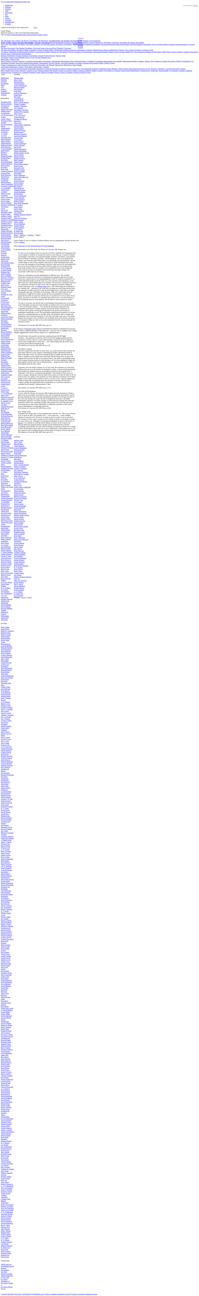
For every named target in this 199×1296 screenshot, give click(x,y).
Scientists (31, 235)
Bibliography (13, 67)
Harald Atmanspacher (5, 127)
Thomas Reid (5, 496)
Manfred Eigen (6, 795)
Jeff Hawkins (5, 878)
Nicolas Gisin (5, 844)
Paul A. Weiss (5, 1225)
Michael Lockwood (7, 397)
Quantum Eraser (6, 72)
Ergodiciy (31, 43)
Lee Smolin (4, 1145)
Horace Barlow (6, 653)
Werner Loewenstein (5, 970)
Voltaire (3, 580)
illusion (22, 242)
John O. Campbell (7, 709)
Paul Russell (5, 509)
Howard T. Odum (7, 1034)
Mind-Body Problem (16, 52)
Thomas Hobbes (6, 324)
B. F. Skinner (5, 1143)
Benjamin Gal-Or (6, 827)
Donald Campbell (6, 707)
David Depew (5, 773)
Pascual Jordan (6, 917)
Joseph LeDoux (6, 956)
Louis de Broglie (6, 763)
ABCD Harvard (6, 1264)
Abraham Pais (5, 1038)
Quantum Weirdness (29, 72)
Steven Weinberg (6, 1221)
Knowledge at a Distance (112, 71)
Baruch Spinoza (6, 550)
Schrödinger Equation (8, 63)
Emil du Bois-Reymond (5, 166)
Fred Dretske (5, 244)
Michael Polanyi (6, 1063)
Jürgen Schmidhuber (5, 1116)
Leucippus (4, 378)
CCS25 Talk (5, 1277)
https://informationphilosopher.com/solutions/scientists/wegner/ (27, 35)
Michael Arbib (5, 633)
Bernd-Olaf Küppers (4, 942)
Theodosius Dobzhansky (5, 779)
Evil (36, 43)
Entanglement (9, 22)
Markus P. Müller (6, 1025)
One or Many (129, 50)
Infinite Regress (98, 50)
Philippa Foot (5, 272)
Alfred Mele (5, 433)
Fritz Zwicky (5, 1257)
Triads (64, 56)
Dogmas (19, 56)
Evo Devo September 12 (5, 1280)
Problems (8, 7)
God (49, 43)
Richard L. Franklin (7, 278)
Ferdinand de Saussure (5, 1112)
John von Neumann (7, 1208)
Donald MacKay (6, 980)
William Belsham (6, 145)
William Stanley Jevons (21, 153)
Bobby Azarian (6, 635)
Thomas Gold (5, 848)
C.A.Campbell (5, 188)
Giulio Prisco (5, 1070)
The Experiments (94, 41)
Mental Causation (89, 43)
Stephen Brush (5, 696)
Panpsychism (194, 52)
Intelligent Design (105, 69)
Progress (47, 56)
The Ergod (67, 48)
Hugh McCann (6, 420)
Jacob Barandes (6, 649)
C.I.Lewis (4, 388)
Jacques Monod (6, 1018)
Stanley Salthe (5, 1106)
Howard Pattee (6, 1040)
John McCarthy (6, 1003)
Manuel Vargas (6, 575)
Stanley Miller (5, 1014)
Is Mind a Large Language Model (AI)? (121, 52)
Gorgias (3, 293)
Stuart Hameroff (6, 868)
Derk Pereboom (6, 466)
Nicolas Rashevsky (7, 1079)
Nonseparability (164, 71)
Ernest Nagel (5, 442)
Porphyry (4, 478)
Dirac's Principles (76, 61)
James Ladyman (6, 369)
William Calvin (6, 706)
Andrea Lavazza (6, 367)
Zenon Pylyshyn (6, 1072)
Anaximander (5, 113)
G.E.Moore (4, 440)
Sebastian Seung (6, 1122)
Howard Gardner (6, 829)
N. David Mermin (7, 1010)
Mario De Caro (6, 227)
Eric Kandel (5, 919)
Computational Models (99, 52)
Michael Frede (5, 281)
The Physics (25, 41)
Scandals (8, 24)
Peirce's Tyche (30, 57)
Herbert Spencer (6, 1148)
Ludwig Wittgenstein (5, 615)
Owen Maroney (6, 986)
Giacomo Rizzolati (7, 1087)
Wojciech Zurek (6, 1253)
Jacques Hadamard (7, 859)
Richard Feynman (7, 806)
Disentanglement (43, 71)
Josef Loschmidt (6, 975)
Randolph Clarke (6, 212)
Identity (53, 43)
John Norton (5, 450)
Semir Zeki (4, 1249)
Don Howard (5, 904)
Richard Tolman (6, 1177)
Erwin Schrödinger (7, 1119)
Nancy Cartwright (7, 197)
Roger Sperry (5, 1150)
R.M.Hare (4, 315)
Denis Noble (5, 1029)
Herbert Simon (5, 1135)
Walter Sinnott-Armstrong (6, 540)
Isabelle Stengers (6, 554)
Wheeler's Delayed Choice (82, 72)
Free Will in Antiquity (33, 44)
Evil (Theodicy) (58, 48)
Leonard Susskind (7, 1163)
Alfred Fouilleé (6, 274)
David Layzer (5, 954)
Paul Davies (5, 754)
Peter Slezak (5, 543)
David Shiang (5, 532)
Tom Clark (4, 210)
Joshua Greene (5, 855)
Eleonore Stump (6, 562)
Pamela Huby (5, 336)
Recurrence (131, 43)
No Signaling (173, 71)
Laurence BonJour (7, 171)
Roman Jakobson (6, 909)
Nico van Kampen (7, 1188)
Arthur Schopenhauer (5, 525)
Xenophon (4, 620)
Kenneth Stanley (6, 1154)
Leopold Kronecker (7, 939)
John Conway (5, 732)
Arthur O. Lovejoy (7, 399)
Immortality (60, 43)
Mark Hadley (5, 861)
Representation (26, 54)
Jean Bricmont (5, 689)
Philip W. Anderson (7, 631)
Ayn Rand (4, 493)
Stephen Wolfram (6, 1246)
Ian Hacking (5, 304)
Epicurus (4, 255)
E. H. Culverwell (19, 115)
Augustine (4, 132)
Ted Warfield (5, 592)
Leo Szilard (4, 1165)
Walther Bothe (5, 687)
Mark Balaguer (6, 139)
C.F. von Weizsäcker (4, 596)
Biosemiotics (32, 69)
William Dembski (6, 231)
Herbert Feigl (5, 259)
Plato (2, 474)
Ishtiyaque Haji (6, 306)
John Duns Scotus (7, 521)
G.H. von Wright (6, 582)
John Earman (5, 248)
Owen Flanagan (6, 268)
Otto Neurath (5, 446)
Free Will (31, 65)
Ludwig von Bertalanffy (5, 665)
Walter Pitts (4, 1055)
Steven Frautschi (6, 818)
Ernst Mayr (4, 1001)
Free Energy (11, 48)
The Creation (16, 41)
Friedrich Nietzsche (7, 448)
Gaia (82, 69)
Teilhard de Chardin (7, 1169)
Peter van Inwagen (7, 573)
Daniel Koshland (6, 935)
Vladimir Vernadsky (4, 1196)
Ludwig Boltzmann (7, 676)
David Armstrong (6, 124)
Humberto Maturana (4, 991)
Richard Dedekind (7, 762)
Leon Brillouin (5, 692)
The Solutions (84, 41)
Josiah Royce (5, 506)
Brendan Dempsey (7, 233)
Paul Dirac (4, 777)
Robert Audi (5, 130)
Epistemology (81, 50)
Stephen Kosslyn (6, 934)
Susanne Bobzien (6, 164)
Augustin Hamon (6, 870)
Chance (7, 18)
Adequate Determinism (108, 44)
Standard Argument (168, 44)
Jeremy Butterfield (7, 184)
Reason (52, 56)
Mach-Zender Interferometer (130, 71)
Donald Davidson (6, 225)
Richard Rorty (5, 504)
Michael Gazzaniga (7, 833)
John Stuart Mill (6, 436)
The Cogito (4, 44)
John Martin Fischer (7, 263)
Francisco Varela (6, 1191)
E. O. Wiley (5, 1238)
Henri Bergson (5, 147)
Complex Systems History (45, 50)
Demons (3, 56)
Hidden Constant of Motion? (82, 71)
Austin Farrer (5, 257)
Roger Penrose (5, 1048)
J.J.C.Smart (4, 545)
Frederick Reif (5, 1083)
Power (70, 65)
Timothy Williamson (4, 611)
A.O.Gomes (18, 140)
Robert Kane (5, 347)
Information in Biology (91, 69)
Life (6, 14)
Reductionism (16, 54)
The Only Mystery (54, 63)
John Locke (4, 395)
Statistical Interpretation (31, 63)
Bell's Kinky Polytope (18, 71)
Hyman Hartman (6, 876)
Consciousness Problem (42, 52)
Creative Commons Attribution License (57, 1294)
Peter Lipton (5, 392)
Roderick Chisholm (7, 205)
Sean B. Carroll (6, 713)
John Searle (4, 528)
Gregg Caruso (5, 199)
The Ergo (4, 48)
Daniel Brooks (5, 694)
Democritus (4, 229)
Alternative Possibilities (92, 44)
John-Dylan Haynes (7, 879)
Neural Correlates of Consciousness (80, 52)
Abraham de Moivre (5, 770)
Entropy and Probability (17, 57)
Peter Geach (5, 285)
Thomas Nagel (5, 444)
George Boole (5, 173)
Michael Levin (5, 380)
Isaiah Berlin (5, 150)
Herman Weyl (5, 1227)
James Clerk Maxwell (5, 994)
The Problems (74, 41)
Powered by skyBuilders (23, 1294)
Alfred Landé (5, 947)
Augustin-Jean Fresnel (5, 822)
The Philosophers (54, 41)
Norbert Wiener (6, 1234)
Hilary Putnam (5, 485)
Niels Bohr (4, 674)
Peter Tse (4, 1180)
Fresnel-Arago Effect (65, 71)
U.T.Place (4, 472)
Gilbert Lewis (5, 962)
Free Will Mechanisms (48, 44)
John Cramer (5, 743)
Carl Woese (4, 1244)
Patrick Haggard (6, 864)
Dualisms (24, 43)
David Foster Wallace (5, 585)
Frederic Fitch (5, 266)
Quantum (8, 20)
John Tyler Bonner (7, 678)
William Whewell (6, 599)
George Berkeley (6, 149)
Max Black (4, 160)
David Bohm (5, 672)
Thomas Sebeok (6, 1124)
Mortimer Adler (6, 102)
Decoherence (47, 61)
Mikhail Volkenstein (4, 1202)
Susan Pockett (5, 1059)
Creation (19, 65)
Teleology (154, 69)
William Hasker (6, 313)
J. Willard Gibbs (6, 840)
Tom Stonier (5, 1160)
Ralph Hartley (5, 874)
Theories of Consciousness (59, 52)
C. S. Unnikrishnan (7, 1186)
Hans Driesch (5, 782)
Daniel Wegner (6, 1220)
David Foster (5, 810)
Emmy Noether (6, 1027)
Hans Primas (5, 1068)
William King (5, 356)
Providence (138, 50)
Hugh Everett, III (6, 803)
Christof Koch (5, 928)
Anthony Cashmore (7, 715)
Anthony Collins (6, 216)
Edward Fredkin (6, 820)
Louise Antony (6, 119)
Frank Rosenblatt (6, 1096)
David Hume (5, 337)
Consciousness (16, 43)
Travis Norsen (5, 1033)
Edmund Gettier (6, 287)
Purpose (3, 54)
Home (16, 235)
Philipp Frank (5, 816)
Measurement (78, 43)
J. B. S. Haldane (6, 866)
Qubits (38, 72)
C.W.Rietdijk (5, 502)
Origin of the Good (46, 48)
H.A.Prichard (5, 481)
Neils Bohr (17, 91)
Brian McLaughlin (7, 425)
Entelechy (63, 69)
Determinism (56, 61)
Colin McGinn (5, 421)
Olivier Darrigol (6, 750)
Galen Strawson (6, 558)
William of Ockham (7, 455)
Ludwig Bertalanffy (20, 85)
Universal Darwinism (173, 69)
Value (7, 11)
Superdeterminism (181, 44)
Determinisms (11, 56)
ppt (2, 1266)
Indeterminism (65, 61)
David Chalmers (6, 203)
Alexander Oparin (7, 1036)
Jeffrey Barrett (5, 141)
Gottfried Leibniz (6, 375)
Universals (145, 50)
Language (40, 56)
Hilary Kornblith (6, 358)
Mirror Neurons (172, 52)
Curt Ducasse (5, 246)
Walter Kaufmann (6, 352)
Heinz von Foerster (7, 1205)
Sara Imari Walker (7, 1214)
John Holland (5, 902)
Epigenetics (76, 69)
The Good (36, 48)
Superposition (43, 63)
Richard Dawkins (6, 756)
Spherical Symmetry (47, 72)
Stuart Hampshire (6, 307)
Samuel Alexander (7, 109)
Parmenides (4, 459)
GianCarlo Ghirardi (7, 838)
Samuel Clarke (5, 214)
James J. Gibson (6, 842)
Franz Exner (5, 805)
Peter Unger (5, 571)
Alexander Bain (6, 137)
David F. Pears (5, 461)
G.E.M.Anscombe (7, 115)
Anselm (3, 117)
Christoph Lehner (6, 371)
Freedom (8, 9)
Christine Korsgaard (4, 361)
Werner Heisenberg (7, 885)
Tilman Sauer (5, 1109)
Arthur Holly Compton (5, 729)
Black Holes (5, 59)
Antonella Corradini (7, 220)
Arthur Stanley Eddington (5, 789)
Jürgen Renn (5, 1085)
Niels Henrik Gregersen (5, 299)
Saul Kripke (5, 364)
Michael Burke (6, 182)
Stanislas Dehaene (7, 765)
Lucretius (4, 405)
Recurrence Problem (174, 61)
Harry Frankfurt (6, 276)
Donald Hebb (5, 881)
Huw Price (4, 479)
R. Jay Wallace (6, 588)
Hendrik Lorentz (6, 973)
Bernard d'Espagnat (7, 775)
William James (5, 343)
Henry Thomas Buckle (21, 102)
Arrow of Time (6, 43)
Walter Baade (5, 636)
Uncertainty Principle (82, 63)
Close (35, 27)
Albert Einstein (6, 797)
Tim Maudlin (5, 412)
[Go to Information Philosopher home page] (15, 2)
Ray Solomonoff (6, 1147)
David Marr (4, 988)
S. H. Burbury (5, 702)
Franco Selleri (5, 1126)
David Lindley (5, 965)
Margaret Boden (6, 670)
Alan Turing (5, 1182)
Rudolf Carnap (6, 193)
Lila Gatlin (4, 831)
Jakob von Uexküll (7, 1210)
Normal (16, 597)
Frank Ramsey (5, 491)
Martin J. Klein (6, 924)
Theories (58, 56)
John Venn (4, 577)
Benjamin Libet (6, 963)
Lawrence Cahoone (7, 186)
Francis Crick (5, 745)
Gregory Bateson (6, 655)
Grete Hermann (6, 891)
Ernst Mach (4, 978)
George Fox (5, 814)
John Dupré (4, 784)
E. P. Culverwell (6, 747)
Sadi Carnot (5, 711)
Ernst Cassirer (5, 201)
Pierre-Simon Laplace (5, 949)
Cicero (3, 208)
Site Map (11, 1294)
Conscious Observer (17, 61)
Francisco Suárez (6, 564)
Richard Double (6, 242)
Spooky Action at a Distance (63, 72)
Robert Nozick (5, 453)
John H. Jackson (6, 906)
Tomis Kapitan (5, 350)
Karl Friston (5, 825)
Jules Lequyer (5, 377)
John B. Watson (6, 1218)
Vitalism (182, 69)
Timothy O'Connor (7, 457)
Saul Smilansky (6, 547)
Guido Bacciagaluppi (5, 643)
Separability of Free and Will (152, 44)
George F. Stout (6, 556)
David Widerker (6, 605)
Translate (81, 38)
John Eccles (5, 786)
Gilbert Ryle (5, 511)
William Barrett (6, 143)
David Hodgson (6, 326)
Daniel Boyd (5, 177)
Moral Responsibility (123, 44)
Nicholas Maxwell (7, 416)
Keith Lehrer (5, 373)
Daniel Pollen (5, 1064)
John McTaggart (6, 427)
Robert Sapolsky (6, 1107)
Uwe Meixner (5, 431)
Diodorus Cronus (6, 222)
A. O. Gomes (5, 849)
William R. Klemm (7, 926)
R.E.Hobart (4, 322)
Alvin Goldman (6, 291)
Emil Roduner (5, 1091)
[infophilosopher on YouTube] (196, 5)
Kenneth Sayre (6, 515)
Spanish (80, 47)
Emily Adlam (5, 627)
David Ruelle (5, 1100)
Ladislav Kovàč (6, 937)
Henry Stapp (5, 1156)
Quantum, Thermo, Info (145, 61)
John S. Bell (5, 659)
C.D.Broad (4, 180)
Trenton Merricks (6, 435)
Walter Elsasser (6, 801)
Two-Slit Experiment (68, 63)
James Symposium (7, 1276)
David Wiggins (6, 607)
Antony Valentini (6, 1190)
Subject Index (37, 67)
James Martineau (6, 414)
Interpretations (108, 61)
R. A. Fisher (5, 808)
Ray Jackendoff (6, 907)
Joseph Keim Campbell (5, 191)
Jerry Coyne (5, 741)
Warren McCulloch (7, 1008)
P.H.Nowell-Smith (7, 451)
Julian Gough (5, 853)
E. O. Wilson (5, 1240)
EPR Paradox (53, 71)
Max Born (4, 681)
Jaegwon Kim (5, 354)
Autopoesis (10, 69)
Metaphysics (99, 43)
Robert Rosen (5, 1094)
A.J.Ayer (4, 136)
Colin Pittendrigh (6, 1053)
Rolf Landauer (5, 945)
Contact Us (4, 1294)
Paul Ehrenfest (5, 793)
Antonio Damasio (6, 749)
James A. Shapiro (6, 1130)
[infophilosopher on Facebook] (194, 5)
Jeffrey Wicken (6, 1231)
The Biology (33, 41)
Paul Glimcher (5, 846)
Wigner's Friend (109, 63)
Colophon (45, 67)
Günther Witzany (6, 1242)
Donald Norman (6, 1031)
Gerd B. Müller (6, 1023)
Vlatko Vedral (5, 1193)
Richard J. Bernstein (4, 153)
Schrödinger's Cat (188, 61)
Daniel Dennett (6, 235)
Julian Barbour (5, 651)
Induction (67, 43)
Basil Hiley (4, 896)
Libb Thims (4, 1171)
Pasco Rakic (5, 1077)
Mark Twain (5, 569)
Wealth (79, 65)
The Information (6, 41)
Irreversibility (117, 61)
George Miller (5, 1012)
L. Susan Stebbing (7, 552)
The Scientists (65, 41)
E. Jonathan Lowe (7, 401)
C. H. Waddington (7, 1212)
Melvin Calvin (5, 704)
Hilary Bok (4, 169)
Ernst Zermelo (5, 1251)
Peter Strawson (6, 560)
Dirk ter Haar (5, 857)
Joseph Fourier (5, 812)
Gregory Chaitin (6, 721)
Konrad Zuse (5, 1255)
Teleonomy (161, 69)
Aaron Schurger (6, 1120)
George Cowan (6, 739)
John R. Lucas (5, 403)
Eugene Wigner (6, 1236)
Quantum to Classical (161, 61)
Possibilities (124, 43)
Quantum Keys (145, 71)
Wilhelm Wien (5, 1233)
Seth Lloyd (4, 967)
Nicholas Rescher (6, 500)
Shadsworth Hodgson (5, 329)
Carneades (4, 195)
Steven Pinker (5, 470)
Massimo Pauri (6, 1044)
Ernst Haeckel (5, 863)
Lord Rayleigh (5, 1081)
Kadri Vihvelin (6, 578)
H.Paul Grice (5, 302)
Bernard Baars (5, 638)
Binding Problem (28, 52)
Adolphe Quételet (6, 1076)
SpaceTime (19, 63)
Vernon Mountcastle (5, 1020)
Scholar (29, 597)
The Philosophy (43, 41)
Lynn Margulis (5, 984)
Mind (6, 16)
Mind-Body (107, 43)
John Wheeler (5, 1229)
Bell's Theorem (6, 71)
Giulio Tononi (5, 1178)
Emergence (72, 50)
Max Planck (5, 1057)
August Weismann (7, 1223)
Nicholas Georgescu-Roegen (7, 835)
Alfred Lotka (5, 977)
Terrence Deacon (6, 758)
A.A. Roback (5, 1089)
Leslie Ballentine (6, 646)
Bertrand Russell (6, 507)
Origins (120, 69)
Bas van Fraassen (6, 279)
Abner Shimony (6, 1134)
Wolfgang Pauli (6, 1042)
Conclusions (5, 67)
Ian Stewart (4, 1158)
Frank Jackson (5, 341)
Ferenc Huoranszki (7, 339)
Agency (9, 54)
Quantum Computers (185, 71)
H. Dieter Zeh (5, 1248)
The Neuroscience (79, 44)
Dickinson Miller (6, 438)
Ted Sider (4, 535)
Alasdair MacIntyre (7, 407)
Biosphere (40, 69)
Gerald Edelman (6, 792)
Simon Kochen (6, 930)
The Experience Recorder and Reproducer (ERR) (150, 52)
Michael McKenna (7, 423)
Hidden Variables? (98, 71)
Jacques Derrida (6, 236)
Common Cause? (31, 71)
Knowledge (9, 13)
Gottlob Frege (5, 283)
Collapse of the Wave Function (10, 60)
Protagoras (4, 483)
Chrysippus (4, 207)
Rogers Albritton (6, 104)
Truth (151, 50)
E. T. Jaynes (5, 911)
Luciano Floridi (6, 270)
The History (21, 44)
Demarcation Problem (61, 50)
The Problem (13, 44)
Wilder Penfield (6, 1046)
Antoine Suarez (6, 1162)
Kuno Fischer (5, 264)
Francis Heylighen (7, 894)
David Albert (5, 629)
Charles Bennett (6, 663)
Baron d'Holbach (6, 332)
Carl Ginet (4, 289)
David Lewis (5, 390)
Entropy (69, 69)
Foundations (99, 61)
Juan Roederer (5, 1092)
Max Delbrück (5, 767)
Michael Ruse (5, 1104)
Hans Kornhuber (6, 932)
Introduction (9, 5)
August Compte (6, 218)
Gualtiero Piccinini (7, 468)
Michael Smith (5, 549)
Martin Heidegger (6, 319)
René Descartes (6, 238)
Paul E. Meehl (5, 429)
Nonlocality (116, 43)
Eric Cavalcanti (6, 717)
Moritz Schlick (5, 519)
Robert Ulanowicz (7, 1184)
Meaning (106, 50)
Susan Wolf (4, 618)
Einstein (25, 65)
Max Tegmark (5, 1167)
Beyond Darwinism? (21, 69)
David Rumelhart (6, 1102)
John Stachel (5, 1152)
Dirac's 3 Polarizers (88, 61)
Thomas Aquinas (6, 121)
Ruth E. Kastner (6, 920)
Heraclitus (4, 321)
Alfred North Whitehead (5, 602)
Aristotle (3, 122)
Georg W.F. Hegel (7, 317)
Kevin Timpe (5, 567)
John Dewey (5, 240)
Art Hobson (5, 898)
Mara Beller (5, 661)
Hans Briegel (5, 691)
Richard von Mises (7, 1206)
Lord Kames (5, 345)
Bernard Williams (6, 608)
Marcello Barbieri (6, 648)
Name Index (29, 67)
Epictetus (4, 253)
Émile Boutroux (6, 175)
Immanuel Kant (6, 349)
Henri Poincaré (6, 1061)
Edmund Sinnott (6, 1141)
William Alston (6, 111)
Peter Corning (5, 737)
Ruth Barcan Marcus (5, 409)
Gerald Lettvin (5, 958)
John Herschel (5, 892)
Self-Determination (136, 44)
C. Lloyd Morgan (6, 393)
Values (74, 65)
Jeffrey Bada (5, 640)
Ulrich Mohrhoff (6, 1016)
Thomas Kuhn (5, 365)
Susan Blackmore (6, 162)
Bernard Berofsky (7, 156)
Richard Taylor (6, 565)
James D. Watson (6, 1216)
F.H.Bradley (5, 179)
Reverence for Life (144, 69)
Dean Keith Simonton (4, 1138)
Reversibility (140, 43)
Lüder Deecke (5, 760)
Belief (26, 50)
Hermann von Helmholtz (5, 888)
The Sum (4, 50)
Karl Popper (5, 476)
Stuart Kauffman (6, 922)
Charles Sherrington (7, 1132)
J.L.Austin (4, 134)
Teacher (23, 597)
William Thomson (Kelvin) (23, 214)
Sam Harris (4, 311)
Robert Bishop (5, 158)
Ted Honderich (6, 334)
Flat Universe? (42, 43)
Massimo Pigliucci (7, 1049)
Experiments (33, 56)
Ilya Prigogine (5, 1066)
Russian (80, 46)
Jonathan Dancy (6, 223)
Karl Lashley (5, 952)
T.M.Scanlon (5, 517)
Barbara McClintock (5, 1005)
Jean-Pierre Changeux (4, 723)
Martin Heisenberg (7, 883)
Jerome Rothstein (6, 1098)
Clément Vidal (5, 1199)
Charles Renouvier (7, 498)
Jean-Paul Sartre (6, 513)
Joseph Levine (5, 382)
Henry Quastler (6, 1074)
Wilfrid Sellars (5, 530)
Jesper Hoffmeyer (6, 900)
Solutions (23, 235)
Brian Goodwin (6, 851)
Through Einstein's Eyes (43, 57)
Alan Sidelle (5, 534)
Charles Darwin (6, 752)
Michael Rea (5, 494)
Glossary (21, 67)
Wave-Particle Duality (96, 63)
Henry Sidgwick (6, 537)
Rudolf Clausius (6, 726)
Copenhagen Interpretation (33, 61)
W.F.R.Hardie (5, 309)
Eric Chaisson (5, 719)
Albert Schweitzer (7, 522)
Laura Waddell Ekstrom (5, 250)
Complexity (32, 50)
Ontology (121, 50)
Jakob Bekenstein (6, 657)
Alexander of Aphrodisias (5, 107)
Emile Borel (5, 679)
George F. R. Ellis (7, 799)
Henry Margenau (6, 982)
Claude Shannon (6, 1128)
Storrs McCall (5, 418)
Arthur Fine (4, 261)
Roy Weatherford (6, 593)
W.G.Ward (4, 590)
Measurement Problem (130, 61)
